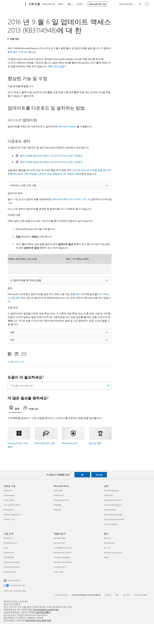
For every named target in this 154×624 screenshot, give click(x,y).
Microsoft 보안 (69, 443)
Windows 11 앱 (9, 519)
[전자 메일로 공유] (22, 353)
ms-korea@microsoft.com (46, 609)
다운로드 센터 (59, 495)
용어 (78, 294)
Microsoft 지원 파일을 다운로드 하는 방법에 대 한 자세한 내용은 (47, 173)
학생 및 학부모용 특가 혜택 (114, 519)
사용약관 (108, 595)
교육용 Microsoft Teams (113, 500)
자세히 (80, 4)
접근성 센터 (95, 443)
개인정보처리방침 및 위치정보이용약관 (86, 595)
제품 (69, 4)
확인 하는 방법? (57, 66)
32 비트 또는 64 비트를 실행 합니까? (91, 170)
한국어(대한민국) (14, 580)
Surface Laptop (9, 495)
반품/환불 (57, 505)
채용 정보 (107, 538)
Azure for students (110, 524)
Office (60, 4)
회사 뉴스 (107, 548)
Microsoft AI (8, 538)
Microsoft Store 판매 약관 (38, 620)
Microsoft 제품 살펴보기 (12, 514)
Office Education (110, 510)
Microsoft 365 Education (113, 505)
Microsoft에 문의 (61, 595)
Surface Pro (8, 490)
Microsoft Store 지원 (61, 500)
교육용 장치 (108, 495)
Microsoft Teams (10, 572)
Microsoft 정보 (109, 543)
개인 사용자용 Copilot (12, 505)
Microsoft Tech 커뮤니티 (63, 552)
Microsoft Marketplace (62, 557)
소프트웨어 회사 (60, 567)
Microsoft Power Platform (63, 562)
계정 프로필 (58, 490)
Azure (6, 548)
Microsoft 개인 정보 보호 (113, 552)
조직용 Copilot (9, 500)
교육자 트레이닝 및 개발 (113, 514)
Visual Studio (58, 572)
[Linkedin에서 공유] (15, 353)
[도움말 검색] (139, 3)
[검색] (108, 385)
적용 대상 (14, 38)
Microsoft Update (67, 126)
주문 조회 (57, 510)
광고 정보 (126, 595)
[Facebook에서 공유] (10, 353)
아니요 (99, 474)
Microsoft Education (111, 490)
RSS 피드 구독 (17, 361)
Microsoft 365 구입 (97, 4)
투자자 (106, 557)
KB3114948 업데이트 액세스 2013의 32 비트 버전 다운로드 (51, 155)
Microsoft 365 (49, 4)
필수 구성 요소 (21, 51)
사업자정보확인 (43, 612)
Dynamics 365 (9, 552)
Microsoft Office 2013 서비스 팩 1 (70, 199)
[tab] (15, 408)
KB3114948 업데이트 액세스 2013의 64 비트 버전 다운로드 (51, 161)
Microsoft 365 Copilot (11, 567)
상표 (117, 595)
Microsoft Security (10, 543)
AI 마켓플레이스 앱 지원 (62, 548)
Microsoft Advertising (11, 562)
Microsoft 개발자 (60, 538)
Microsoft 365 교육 (45, 443)
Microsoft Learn (59, 543)
